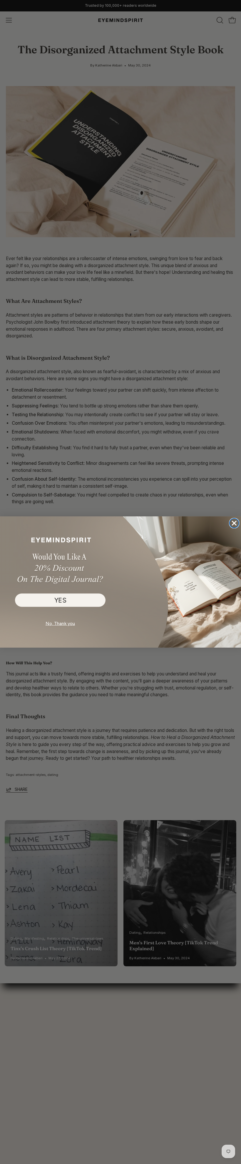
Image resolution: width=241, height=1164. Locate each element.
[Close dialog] (234, 523)
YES (60, 600)
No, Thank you (60, 623)
